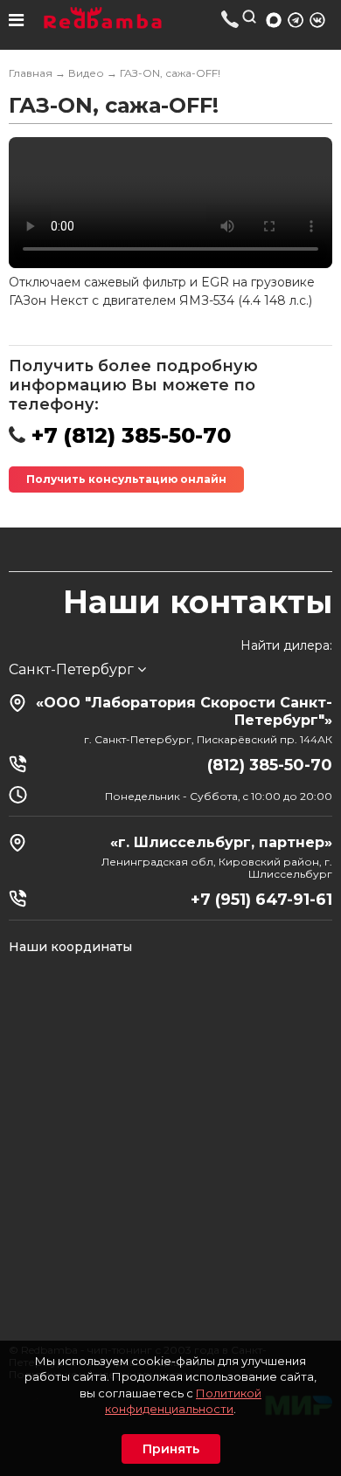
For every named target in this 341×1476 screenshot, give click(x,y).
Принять (171, 1449)
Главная (30, 72)
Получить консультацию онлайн (126, 479)
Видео (86, 72)
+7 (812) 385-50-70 (230, 19)
